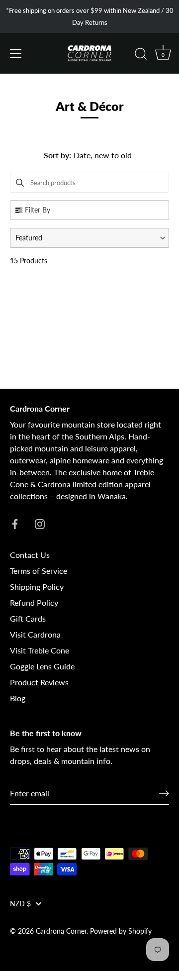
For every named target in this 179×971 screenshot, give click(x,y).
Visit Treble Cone (39, 650)
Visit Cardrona (35, 634)
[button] (89, 237)
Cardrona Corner (61, 931)
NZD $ (20, 904)
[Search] (141, 55)
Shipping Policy (37, 586)
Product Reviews (39, 682)
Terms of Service (38, 570)
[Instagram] (40, 523)
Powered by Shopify (121, 931)
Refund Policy (34, 602)
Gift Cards (28, 618)
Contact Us (30, 554)
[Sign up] (164, 793)
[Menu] (16, 54)
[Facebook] (15, 523)
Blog (17, 698)
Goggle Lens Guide (42, 666)
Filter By (37, 210)
